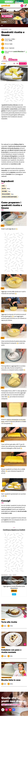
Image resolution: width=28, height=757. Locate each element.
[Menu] (22, 5)
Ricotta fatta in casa (10, 680)
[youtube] (10, 709)
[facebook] (13, 709)
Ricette (14, 575)
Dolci (10, 575)
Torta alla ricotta (9, 622)
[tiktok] (2, 709)
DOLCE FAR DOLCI (4, 29)
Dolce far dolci (4, 575)
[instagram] (6, 709)
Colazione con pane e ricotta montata (11, 651)
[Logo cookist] (5, 6)
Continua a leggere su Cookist (14, 530)
